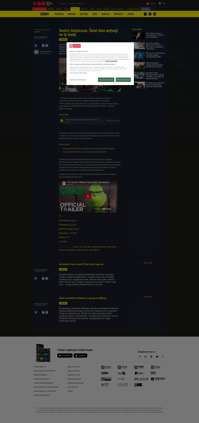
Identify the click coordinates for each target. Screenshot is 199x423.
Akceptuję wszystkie (123, 80)
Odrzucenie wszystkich (106, 80)
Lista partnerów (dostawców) (78, 73)
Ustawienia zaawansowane (78, 79)
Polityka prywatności (111, 61)
